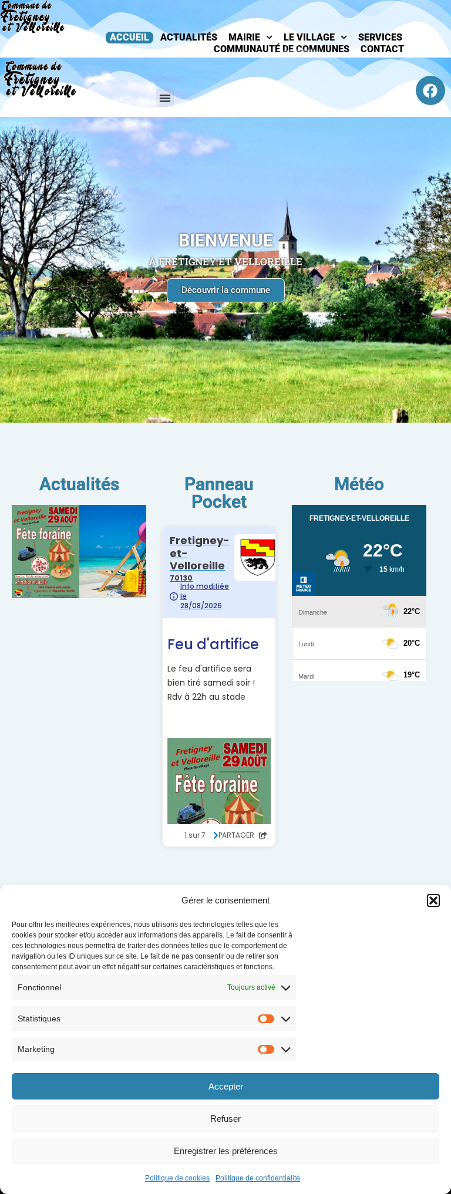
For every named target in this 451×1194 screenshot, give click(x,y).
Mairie (244, 37)
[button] (433, 900)
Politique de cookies (177, 1178)
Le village (309, 37)
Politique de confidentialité (258, 1178)
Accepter (225, 1086)
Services (380, 37)
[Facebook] (430, 90)
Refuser (225, 1119)
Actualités (188, 37)
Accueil (129, 37)
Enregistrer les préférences (226, 1151)
